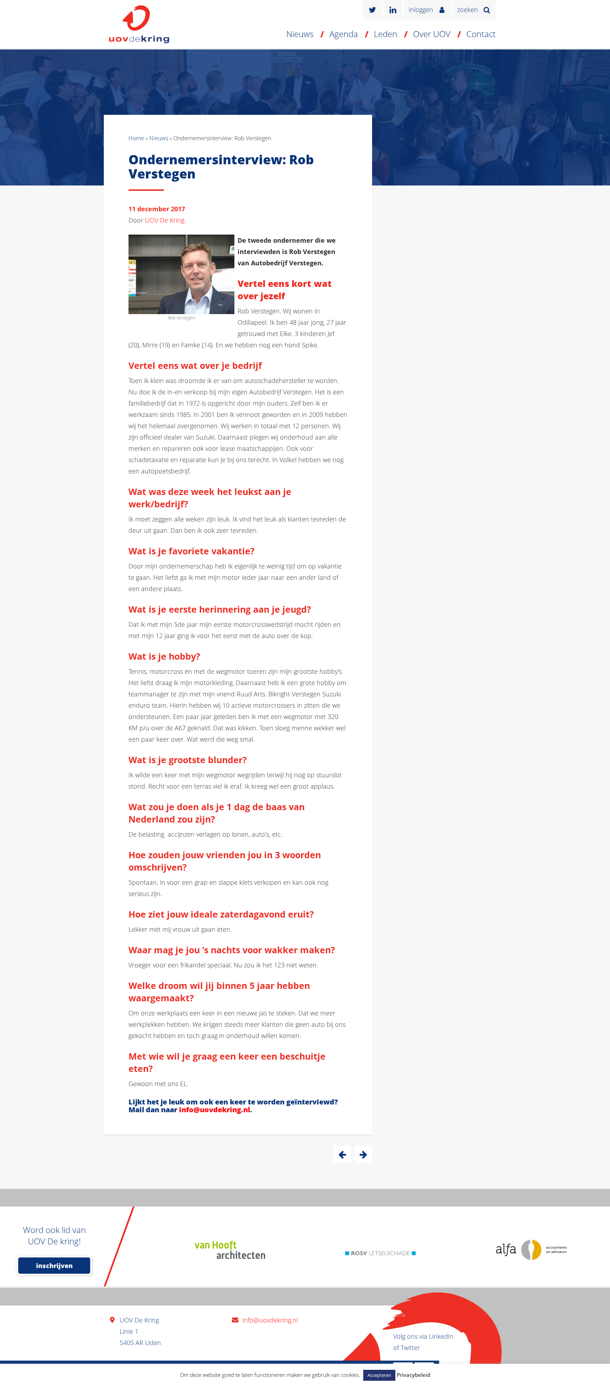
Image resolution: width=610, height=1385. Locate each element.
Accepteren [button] (379, 1375)
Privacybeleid (413, 1374)
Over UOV (431, 34)
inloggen (421, 9)
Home (136, 138)
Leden (385, 34)
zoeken (467, 9)
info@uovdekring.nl (214, 1109)
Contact (481, 34)
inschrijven (54, 1265)
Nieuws (299, 34)
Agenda (343, 34)
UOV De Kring (164, 220)
